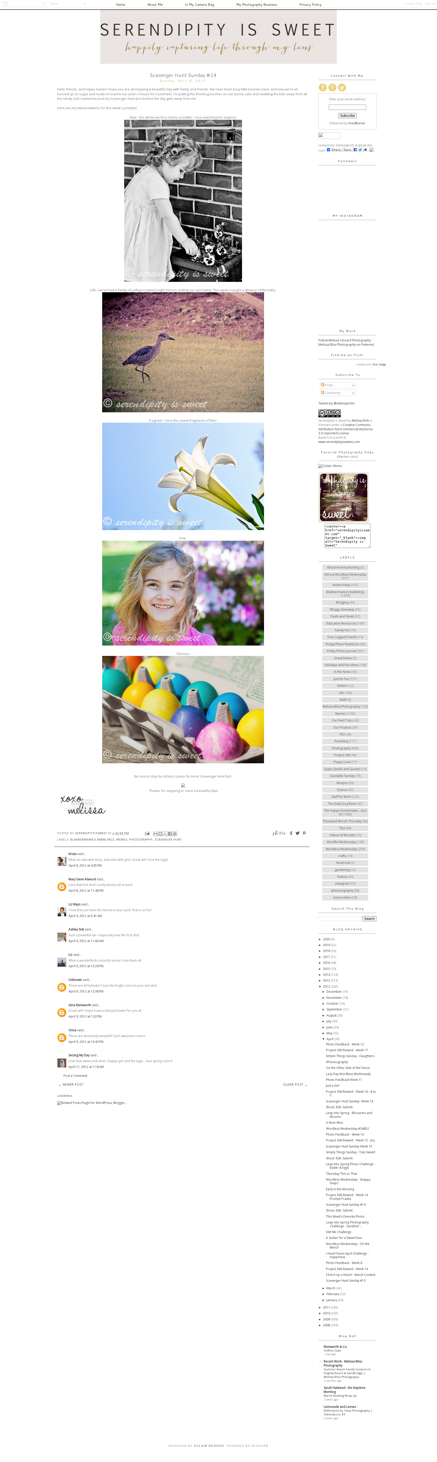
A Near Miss (334, 1122)
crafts (342, 856)
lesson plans (342, 897)
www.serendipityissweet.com (339, 442)
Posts (328, 385)
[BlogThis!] (160, 833)
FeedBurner (356, 123)
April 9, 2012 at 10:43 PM (86, 1042)
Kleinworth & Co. (335, 1346)
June (329, 1027)
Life (341, 693)
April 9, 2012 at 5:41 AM (85, 916)
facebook (343, 863)
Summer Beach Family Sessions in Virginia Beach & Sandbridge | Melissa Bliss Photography (347, 1373)
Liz (70, 954)
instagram (342, 883)
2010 (327, 1313)
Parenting (341, 741)
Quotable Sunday (342, 776)
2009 (327, 1319)
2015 (327, 969)
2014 (327, 974)
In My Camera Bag (199, 4)
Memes (121, 839)
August (331, 1015)
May (329, 1033)
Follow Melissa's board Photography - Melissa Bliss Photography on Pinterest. (346, 342)
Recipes (342, 783)
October (332, 1003)
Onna (72, 1030)
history (342, 876)
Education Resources (341, 623)
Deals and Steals (342, 616)
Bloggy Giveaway (342, 609)
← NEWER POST (70, 1084)
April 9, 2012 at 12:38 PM (86, 991)
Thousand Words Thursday (342, 821)
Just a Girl (332, 1085)
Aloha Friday (341, 585)
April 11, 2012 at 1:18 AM (86, 1067)
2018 (327, 951)
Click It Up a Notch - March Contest (350, 1275)
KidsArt (342, 686)
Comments (332, 393)
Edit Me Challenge (338, 1232)
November (334, 998)
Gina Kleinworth (80, 1005)
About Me (155, 4)
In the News (342, 672)
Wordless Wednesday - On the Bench (347, 1246)
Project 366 (342, 755)
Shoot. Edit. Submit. (339, 1107)
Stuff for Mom (341, 796)
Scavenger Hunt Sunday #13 (346, 1280)
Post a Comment (75, 1076)
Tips (342, 828)
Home (120, 4)
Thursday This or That (341, 1174)
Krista (73, 854)
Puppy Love (342, 762)
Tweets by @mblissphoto (336, 403)
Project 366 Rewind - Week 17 (347, 1050)
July (329, 1021)
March (331, 1288)
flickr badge (379, 364)
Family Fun (342, 630)
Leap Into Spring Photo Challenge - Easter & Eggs (350, 1166)
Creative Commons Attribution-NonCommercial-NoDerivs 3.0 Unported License (345, 429)
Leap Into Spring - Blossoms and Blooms (349, 1115)
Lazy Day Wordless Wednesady (348, 1074)
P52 (342, 734)
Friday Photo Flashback (342, 644)
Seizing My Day (79, 1055)
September (334, 1009)
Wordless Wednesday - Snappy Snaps (348, 1181)
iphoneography (342, 890)
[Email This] (155, 833)
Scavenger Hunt (168, 839)
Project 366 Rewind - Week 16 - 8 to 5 (351, 1093)
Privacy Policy (310, 4)
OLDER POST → (295, 1084)
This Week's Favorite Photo (345, 1216)
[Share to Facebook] (169, 833)
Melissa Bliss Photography (341, 706)
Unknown (75, 980)
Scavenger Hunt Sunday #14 (346, 1204)
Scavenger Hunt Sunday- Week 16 (349, 1101)
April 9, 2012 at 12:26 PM (86, 966)
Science (342, 790)
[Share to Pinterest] (174, 833)
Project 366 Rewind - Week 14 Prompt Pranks (347, 1197)
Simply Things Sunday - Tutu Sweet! (350, 1152)
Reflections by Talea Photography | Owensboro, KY (348, 1412)
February (333, 1294)
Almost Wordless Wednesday (345, 574)
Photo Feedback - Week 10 (345, 1134)
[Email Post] (147, 833)
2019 (327, 945)
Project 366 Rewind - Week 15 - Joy (350, 1140)
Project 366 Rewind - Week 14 (347, 1269)
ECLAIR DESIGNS (208, 1445)
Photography (141, 839)
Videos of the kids (342, 835)
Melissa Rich (360, 420)
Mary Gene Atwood (82, 879)
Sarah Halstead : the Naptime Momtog (344, 1390)
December (334, 991)
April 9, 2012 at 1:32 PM (85, 1016)
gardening (342, 870)
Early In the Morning (340, 1189)
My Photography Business (256, 4)
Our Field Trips (342, 720)
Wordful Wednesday (341, 842)
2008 (327, 1325)
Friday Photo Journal (341, 651)
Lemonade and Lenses (340, 1407)
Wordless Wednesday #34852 (347, 1128)
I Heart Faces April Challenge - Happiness (347, 1255)
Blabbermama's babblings (92, 839)
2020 (327, 939)
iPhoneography (337, 1062)
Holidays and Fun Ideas (341, 665)
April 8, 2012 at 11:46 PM (86, 890)
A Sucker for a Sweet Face (344, 1238)
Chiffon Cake (332, 1350)
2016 (327, 963)
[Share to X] (165, 833)
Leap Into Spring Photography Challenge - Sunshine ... (347, 1224)
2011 (327, 1307)
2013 (327, 980)
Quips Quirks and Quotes (342, 769)
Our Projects (342, 727)
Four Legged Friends (342, 637)
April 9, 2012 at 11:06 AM (86, 941)
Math (343, 699)
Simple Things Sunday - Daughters (350, 1056)
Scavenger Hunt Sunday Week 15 (349, 1146)
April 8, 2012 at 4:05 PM (85, 865)
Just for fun (341, 679)
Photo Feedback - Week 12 (345, 1044)
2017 (327, 957)
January (332, 1300)
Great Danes (343, 658)
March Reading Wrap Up (340, 1395)
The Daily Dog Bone (342, 804)
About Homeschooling (343, 567)
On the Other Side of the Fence (348, 1068)
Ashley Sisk (76, 929)
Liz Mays (74, 904)
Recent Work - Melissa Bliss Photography (343, 1363)
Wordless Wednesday (341, 849)
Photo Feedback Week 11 (344, 1080)
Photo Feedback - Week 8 (344, 1263)
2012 (327, 986)
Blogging (342, 602)
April (330, 1039)
